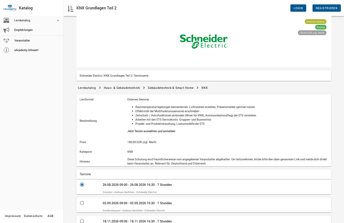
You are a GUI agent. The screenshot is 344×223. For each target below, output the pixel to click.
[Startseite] (10, 8)
